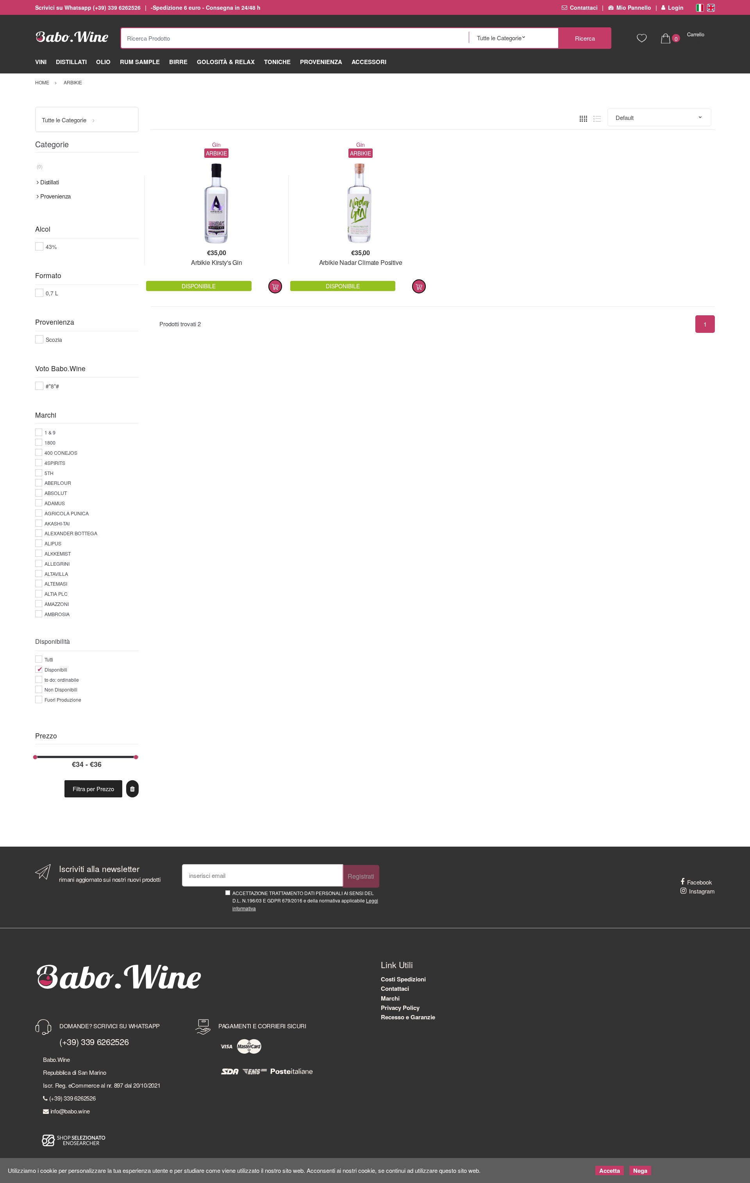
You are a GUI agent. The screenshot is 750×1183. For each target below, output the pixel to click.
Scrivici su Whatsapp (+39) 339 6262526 (88, 7)
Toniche (277, 61)
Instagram (702, 891)
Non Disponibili (61, 689)
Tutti (49, 659)
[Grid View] (583, 117)
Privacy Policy (400, 1007)
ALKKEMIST (58, 553)
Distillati (71, 61)
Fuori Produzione (63, 699)
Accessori (369, 61)
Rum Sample (140, 61)
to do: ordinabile (62, 679)
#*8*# (52, 386)
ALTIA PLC (56, 593)
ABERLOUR (58, 482)
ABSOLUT (56, 493)
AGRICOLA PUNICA (67, 513)
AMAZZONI (57, 603)
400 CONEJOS (61, 452)
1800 (50, 442)
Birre (178, 61)
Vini (40, 61)
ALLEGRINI (57, 563)
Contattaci (584, 7)
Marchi (390, 998)
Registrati (361, 876)
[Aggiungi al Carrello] (275, 286)
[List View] (597, 117)
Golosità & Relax (226, 61)
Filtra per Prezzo (93, 788)
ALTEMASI (56, 583)
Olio (103, 61)
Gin (216, 144)
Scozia (54, 339)
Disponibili (56, 669)
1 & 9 (50, 432)
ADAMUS (55, 503)
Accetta (609, 1170)
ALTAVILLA (56, 573)
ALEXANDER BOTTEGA (71, 533)
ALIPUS (53, 543)
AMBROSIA (57, 614)
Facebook (699, 882)
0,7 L (52, 293)
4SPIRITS (55, 462)
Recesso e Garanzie (408, 1017)
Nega (640, 1170)
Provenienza (321, 61)
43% (51, 246)
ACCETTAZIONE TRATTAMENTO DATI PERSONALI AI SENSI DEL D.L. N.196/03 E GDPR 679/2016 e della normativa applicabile (305, 900)
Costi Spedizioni (403, 979)
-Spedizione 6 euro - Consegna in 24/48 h (206, 7)
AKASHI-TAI (57, 523)
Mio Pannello (633, 7)
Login (676, 7)
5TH (49, 473)
